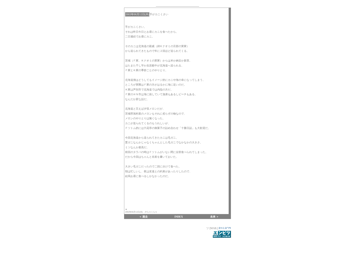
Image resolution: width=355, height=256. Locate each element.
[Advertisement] (177, 244)
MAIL (213, 228)
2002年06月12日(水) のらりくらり (141, 212)
